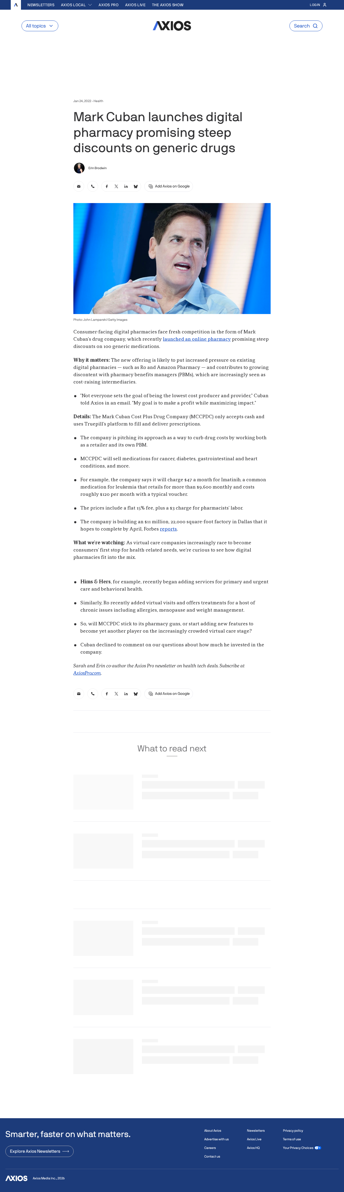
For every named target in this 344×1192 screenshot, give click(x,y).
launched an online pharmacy (197, 339)
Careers (210, 1147)
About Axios (212, 1130)
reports (168, 529)
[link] (78, 186)
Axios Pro (109, 5)
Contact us (212, 1156)
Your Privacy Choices (298, 1147)
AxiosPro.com (87, 673)
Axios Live (135, 5)
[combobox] (77, 5)
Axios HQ (253, 1147)
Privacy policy (293, 1130)
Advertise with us (216, 1139)
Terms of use (292, 1139)
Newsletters (41, 5)
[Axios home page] (16, 5)
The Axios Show (168, 5)
